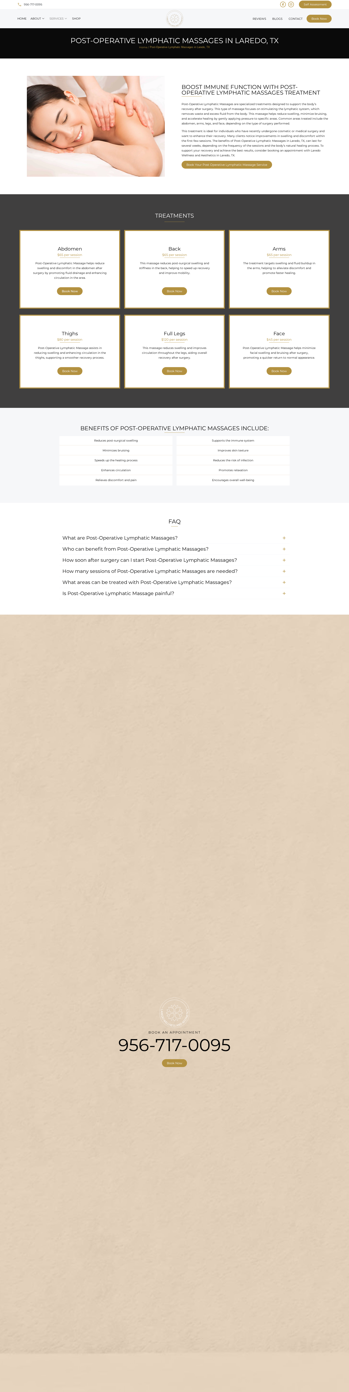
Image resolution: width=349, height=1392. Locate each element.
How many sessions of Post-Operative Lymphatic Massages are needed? (150, 571)
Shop (76, 18)
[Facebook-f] (283, 4)
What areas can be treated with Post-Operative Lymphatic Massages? (147, 582)
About (35, 18)
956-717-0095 (174, 1045)
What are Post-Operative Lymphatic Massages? (120, 538)
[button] (174, 538)
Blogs (277, 19)
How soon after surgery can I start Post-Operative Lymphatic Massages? (149, 560)
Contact (296, 19)
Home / (144, 47)
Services (56, 18)
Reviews (259, 19)
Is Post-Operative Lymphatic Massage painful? (118, 593)
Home (21, 18)
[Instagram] (291, 4)
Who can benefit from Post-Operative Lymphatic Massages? (135, 549)
